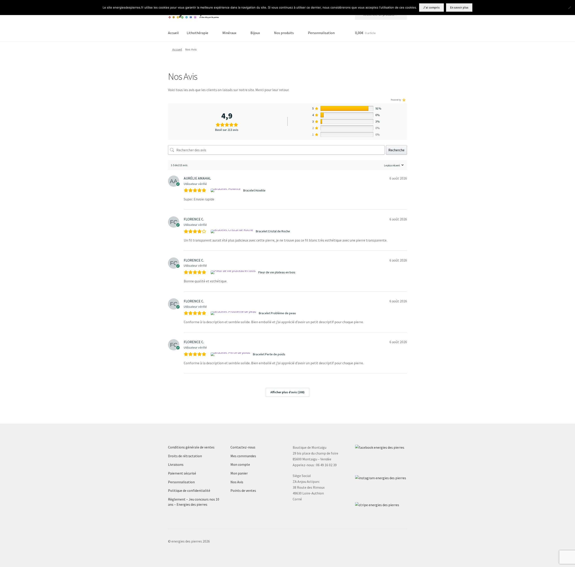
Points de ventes (243, 490)
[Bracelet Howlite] (226, 190)
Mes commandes (243, 456)
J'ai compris (431, 7)
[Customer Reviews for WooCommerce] (403, 100)
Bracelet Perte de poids (269, 354)
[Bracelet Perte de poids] (231, 354)
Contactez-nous (242, 447)
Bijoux (255, 33)
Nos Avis (236, 482)
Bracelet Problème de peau (277, 313)
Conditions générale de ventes (191, 447)
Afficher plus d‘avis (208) (287, 392)
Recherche (396, 150)
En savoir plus (459, 7)
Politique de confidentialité (189, 490)
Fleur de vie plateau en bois (276, 272)
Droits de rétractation (185, 456)
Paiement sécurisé (182, 473)
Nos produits (284, 33)
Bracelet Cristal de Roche (273, 231)
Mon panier (239, 473)
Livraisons (176, 464)
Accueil (173, 33)
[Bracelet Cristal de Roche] (232, 231)
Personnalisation (321, 33)
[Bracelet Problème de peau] (234, 313)
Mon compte (240, 464)
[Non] (569, 7)
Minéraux (229, 33)
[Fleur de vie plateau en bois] (234, 272)
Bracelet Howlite (254, 190)
